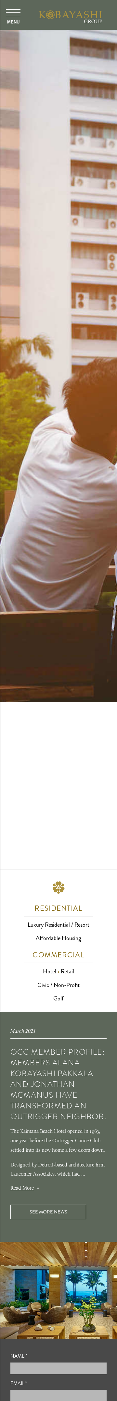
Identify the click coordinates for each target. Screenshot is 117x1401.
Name (18, 1356)
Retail (67, 971)
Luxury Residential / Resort (58, 925)
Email (18, 1383)
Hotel (49, 971)
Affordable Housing (58, 938)
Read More (22, 1188)
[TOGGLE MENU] (13, 16)
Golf (58, 998)
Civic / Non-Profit (58, 985)
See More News (48, 1212)
